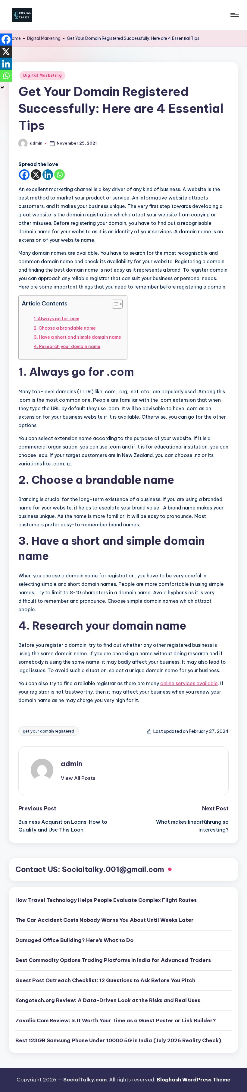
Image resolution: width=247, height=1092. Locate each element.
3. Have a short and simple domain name (77, 337)
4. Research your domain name (67, 346)
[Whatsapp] (59, 174)
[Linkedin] (47, 174)
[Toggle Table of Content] (114, 304)
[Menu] (234, 15)
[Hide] (2, 87)
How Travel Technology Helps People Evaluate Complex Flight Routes (106, 900)
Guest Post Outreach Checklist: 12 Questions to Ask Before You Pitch (105, 980)
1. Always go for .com (56, 318)
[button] (78, 778)
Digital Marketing (44, 38)
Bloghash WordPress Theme (193, 1079)
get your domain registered (48, 731)
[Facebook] (24, 174)
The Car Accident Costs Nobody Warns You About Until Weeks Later (104, 920)
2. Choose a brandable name (65, 328)
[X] (36, 174)
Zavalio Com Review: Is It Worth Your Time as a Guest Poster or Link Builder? (115, 1020)
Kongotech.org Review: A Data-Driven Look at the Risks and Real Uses (107, 1000)
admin (72, 763)
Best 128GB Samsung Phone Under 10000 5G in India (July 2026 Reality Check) (118, 1040)
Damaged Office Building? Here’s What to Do (74, 940)
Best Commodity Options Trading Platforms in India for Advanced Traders (113, 960)
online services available (189, 683)
